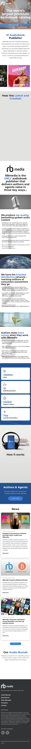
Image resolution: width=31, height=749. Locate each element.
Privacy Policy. (22, 741)
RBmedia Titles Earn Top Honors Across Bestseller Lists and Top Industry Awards (14, 621)
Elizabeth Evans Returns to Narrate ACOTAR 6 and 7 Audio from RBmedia (14, 535)
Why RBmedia (6, 700)
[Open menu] (29, 3)
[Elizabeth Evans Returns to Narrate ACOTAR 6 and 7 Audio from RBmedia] (15, 521)
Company (4, 703)
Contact (4, 705)
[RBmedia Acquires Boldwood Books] (15, 567)
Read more (6, 553)
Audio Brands (6, 695)
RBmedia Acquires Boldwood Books (15, 580)
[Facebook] (7, 733)
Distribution (5, 697)
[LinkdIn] (3, 733)
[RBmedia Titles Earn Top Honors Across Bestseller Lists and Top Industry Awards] (15, 607)
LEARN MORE (15, 498)
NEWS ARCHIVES (15, 643)
